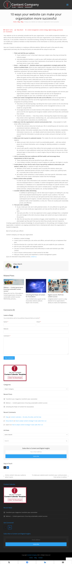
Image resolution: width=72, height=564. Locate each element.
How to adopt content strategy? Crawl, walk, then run (30, 421)
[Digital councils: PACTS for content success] (58, 286)
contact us (33, 256)
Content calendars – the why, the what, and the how (26, 417)
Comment (7, 336)
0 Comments (9, 31)
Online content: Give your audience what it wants (15, 476)
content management (33, 30)
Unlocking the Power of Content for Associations (35, 296)
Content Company (32, 555)
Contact (40, 557)
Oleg (7, 417)
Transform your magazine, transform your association (21, 399)
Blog (19, 22)
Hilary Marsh (20, 30)
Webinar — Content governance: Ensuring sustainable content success (13, 289)
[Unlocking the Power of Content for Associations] (36, 286)
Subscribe (36, 456)
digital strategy (52, 30)
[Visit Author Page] (8, 266)
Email (39, 322)
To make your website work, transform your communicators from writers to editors (48, 476)
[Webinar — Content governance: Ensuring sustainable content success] (14, 282)
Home (15, 22)
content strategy (43, 30)
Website (6, 329)
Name (6, 322)
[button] (67, 5)
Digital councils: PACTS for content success (56, 296)
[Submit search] (66, 441)
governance (60, 30)
